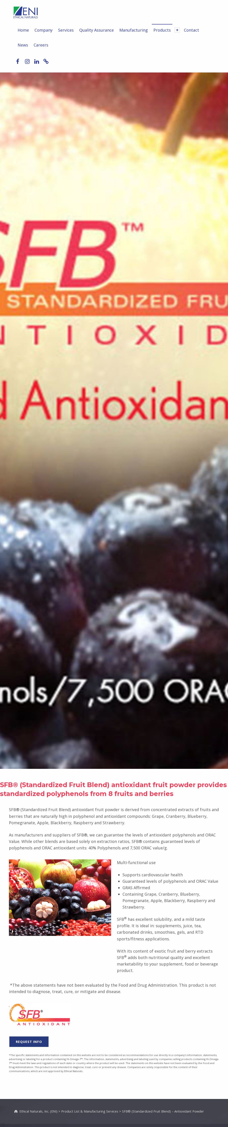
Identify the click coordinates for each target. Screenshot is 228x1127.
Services (66, 30)
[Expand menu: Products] (177, 30)
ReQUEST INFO (29, 1041)
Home (23, 30)
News (23, 45)
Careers (41, 45)
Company (44, 30)
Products (162, 30)
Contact (191, 30)
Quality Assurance (96, 30)
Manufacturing (133, 30)
